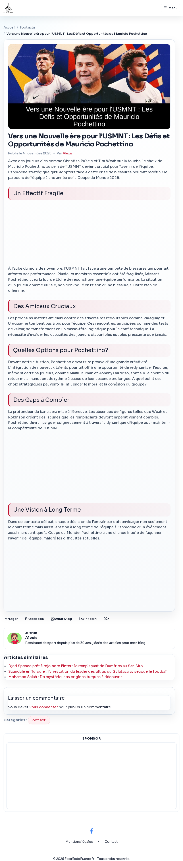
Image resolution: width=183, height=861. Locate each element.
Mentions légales (79, 842)
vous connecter (43, 707)
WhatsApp (63, 619)
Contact (111, 842)
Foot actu (27, 27)
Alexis (68, 153)
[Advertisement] (89, 234)
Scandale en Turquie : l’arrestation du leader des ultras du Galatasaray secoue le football (87, 671)
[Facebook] (91, 831)
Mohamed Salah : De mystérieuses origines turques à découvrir (65, 676)
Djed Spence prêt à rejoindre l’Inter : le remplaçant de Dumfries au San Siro (75, 666)
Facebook (35, 619)
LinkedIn (90, 619)
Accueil (9, 27)
